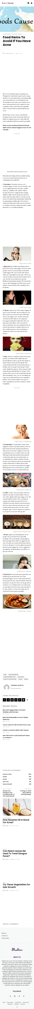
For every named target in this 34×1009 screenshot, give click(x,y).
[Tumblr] (19, 699)
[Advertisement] (16, 50)
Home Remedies (7, 34)
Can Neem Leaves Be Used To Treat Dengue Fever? (15, 853)
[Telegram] (23, 699)
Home (4, 1002)
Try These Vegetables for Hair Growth (16, 886)
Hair (4, 882)
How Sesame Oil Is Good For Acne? (16, 821)
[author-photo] (4, 826)
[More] (27, 699)
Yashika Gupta (9, 53)
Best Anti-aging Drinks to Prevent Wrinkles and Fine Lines (14, 711)
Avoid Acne (21, 677)
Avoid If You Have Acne (10, 679)
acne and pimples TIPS (9, 677)
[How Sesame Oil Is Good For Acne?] (17, 807)
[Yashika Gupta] (4, 53)
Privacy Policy (5, 938)
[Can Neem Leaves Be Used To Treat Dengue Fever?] (17, 838)
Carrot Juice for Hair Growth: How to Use (17, 725)
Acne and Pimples (17, 34)
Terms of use (26, 1002)
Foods (20, 679)
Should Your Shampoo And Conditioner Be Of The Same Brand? (9, 793)
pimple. (26, 679)
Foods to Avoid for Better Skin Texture (16, 730)
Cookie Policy (18, 1002)
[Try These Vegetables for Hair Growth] (17, 871)
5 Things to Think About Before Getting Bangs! (25, 792)
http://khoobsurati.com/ (16, 688)
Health (5, 849)
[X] (8, 699)
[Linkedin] (12, 699)
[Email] (15, 699)
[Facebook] (4, 699)
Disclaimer (10, 1004)
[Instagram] (14, 996)
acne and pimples (13, 674)
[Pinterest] (19, 996)
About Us (4, 933)
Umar (7, 825)
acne (5, 674)
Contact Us (5, 935)
